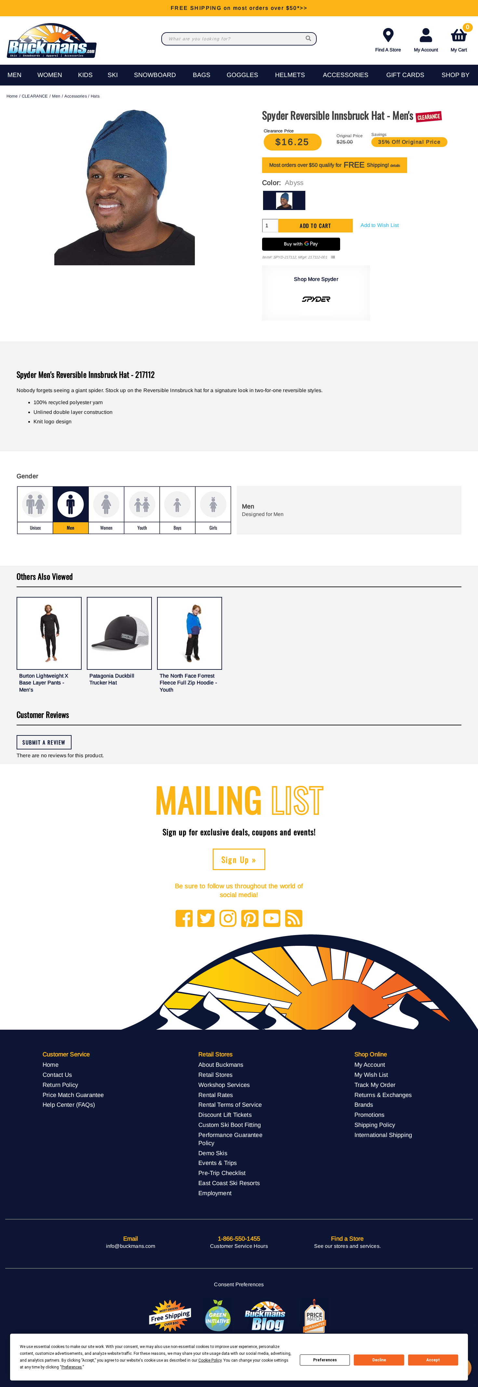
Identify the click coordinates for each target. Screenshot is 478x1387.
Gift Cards (405, 75)
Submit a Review (44, 742)
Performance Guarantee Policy (230, 1138)
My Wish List (371, 1074)
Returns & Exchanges (383, 1094)
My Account (426, 49)
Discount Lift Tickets (224, 1114)
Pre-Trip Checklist (222, 1172)
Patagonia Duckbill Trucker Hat (111, 679)
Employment (215, 1193)
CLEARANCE (35, 96)
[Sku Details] (333, 257)
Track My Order (374, 1084)
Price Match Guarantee (73, 1094)
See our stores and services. (347, 1246)
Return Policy (60, 1084)
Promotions (369, 1114)
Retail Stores (215, 1074)
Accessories (345, 75)
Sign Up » (239, 859)
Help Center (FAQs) (69, 1104)
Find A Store (388, 49)
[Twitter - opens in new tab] (206, 919)
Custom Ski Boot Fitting (229, 1124)
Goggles (242, 75)
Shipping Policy (374, 1124)
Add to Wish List (380, 225)
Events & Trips (217, 1162)
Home (12, 96)
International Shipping (383, 1134)
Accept (433, 1360)
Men (14, 75)
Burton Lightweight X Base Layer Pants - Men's (43, 683)
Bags (201, 75)
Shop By (456, 75)
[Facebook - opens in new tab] (184, 919)
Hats (95, 96)
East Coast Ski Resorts (229, 1183)
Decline (379, 1360)
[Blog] (293, 919)
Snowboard (155, 75)
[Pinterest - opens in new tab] (250, 919)
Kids (85, 75)
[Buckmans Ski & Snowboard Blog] (266, 1316)
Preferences (325, 1360)
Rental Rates (215, 1094)
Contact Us (57, 1074)
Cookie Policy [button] (209, 1360)
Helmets (290, 75)
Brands (363, 1104)
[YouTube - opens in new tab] (272, 919)
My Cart (460, 38)
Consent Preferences (239, 1284)
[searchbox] (309, 39)
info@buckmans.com (130, 1246)
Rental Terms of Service (230, 1104)
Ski (113, 75)
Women (49, 75)
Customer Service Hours (239, 1246)
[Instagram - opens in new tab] (228, 919)
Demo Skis (212, 1153)
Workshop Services (224, 1084)
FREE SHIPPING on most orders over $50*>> (239, 8)
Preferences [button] (71, 1367)
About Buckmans (220, 1064)
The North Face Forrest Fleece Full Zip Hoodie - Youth (188, 683)
